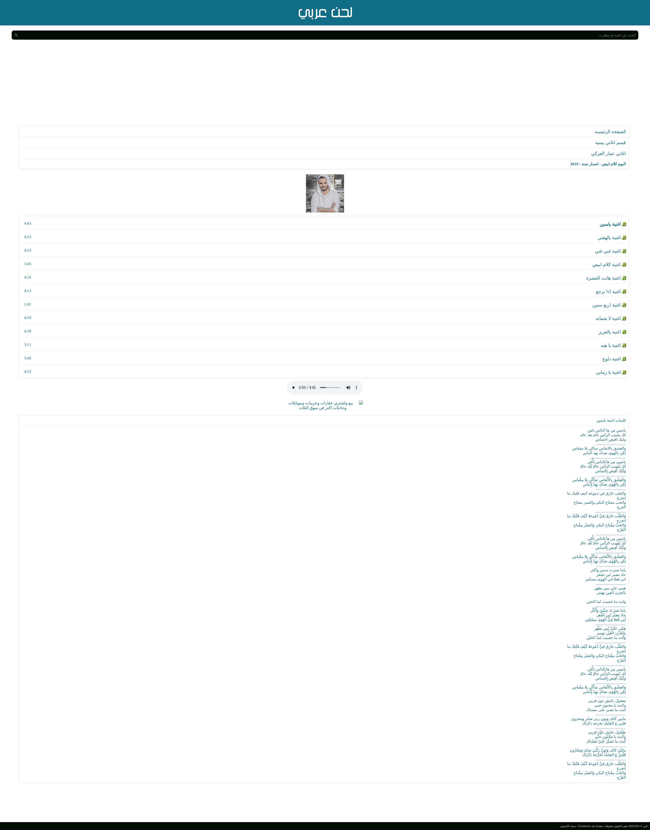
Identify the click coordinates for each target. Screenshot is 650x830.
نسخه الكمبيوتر (568, 826)
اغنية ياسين (610, 224)
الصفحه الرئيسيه (610, 131)
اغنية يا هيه (611, 345)
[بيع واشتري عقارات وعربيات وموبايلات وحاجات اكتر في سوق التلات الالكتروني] (322, 408)
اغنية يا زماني (608, 372)
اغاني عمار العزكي (608, 153)
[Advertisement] (325, 88)
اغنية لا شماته (608, 318)
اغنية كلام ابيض (606, 264)
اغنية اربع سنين (606, 305)
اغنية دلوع (612, 358)
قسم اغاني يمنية (610, 142)
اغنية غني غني (608, 251)
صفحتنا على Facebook (590, 826)
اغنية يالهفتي (609, 237)
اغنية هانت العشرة (603, 278)
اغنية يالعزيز (609, 331)
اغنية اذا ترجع (608, 291)
